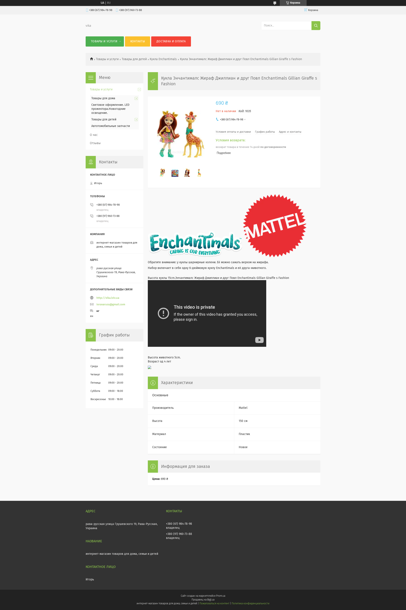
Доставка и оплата (171, 41)
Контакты (137, 41)
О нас (94, 135)
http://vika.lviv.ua (107, 298)
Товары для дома (103, 98)
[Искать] (315, 25)
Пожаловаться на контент (214, 603)
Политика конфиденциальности (250, 603)
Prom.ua (220, 596)
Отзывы (95, 143)
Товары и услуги (104, 41)
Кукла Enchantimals (163, 59)
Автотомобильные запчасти (110, 126)
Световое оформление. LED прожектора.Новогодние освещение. (110, 108)
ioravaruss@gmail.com (110, 304)
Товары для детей (134, 59)
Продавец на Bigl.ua (203, 600)
